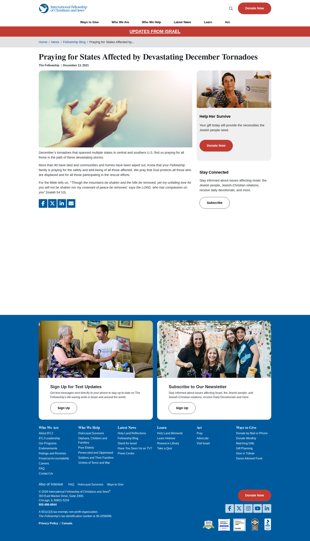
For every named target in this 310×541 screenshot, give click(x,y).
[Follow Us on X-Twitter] (239, 508)
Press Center (126, 453)
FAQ (41, 468)
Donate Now (254, 8)
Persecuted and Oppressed (95, 452)
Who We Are (120, 22)
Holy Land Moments (170, 433)
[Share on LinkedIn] (61, 203)
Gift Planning (244, 448)
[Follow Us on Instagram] (248, 508)
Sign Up (64, 408)
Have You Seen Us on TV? (135, 448)
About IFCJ (46, 433)
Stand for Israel (127, 443)
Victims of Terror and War (94, 462)
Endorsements (48, 448)
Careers (44, 463)
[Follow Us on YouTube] (257, 508)
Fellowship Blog (74, 42)
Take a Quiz (164, 448)
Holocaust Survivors (91, 433)
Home (43, 42)
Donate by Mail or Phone (252, 433)
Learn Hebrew (166, 438)
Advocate (203, 438)
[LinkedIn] (267, 508)
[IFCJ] (63, 8)
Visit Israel (203, 443)
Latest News (182, 22)
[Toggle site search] (231, 8)
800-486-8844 (48, 504)
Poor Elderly (86, 447)
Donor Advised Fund (249, 458)
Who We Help (151, 22)
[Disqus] (115, 258)
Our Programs (48, 443)
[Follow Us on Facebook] (229, 508)
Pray (200, 433)
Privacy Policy (48, 523)
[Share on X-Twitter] (52, 203)
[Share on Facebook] (43, 203)
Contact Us (46, 473)
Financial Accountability (54, 458)
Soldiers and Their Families (95, 457)
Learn (208, 22)
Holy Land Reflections (132, 433)
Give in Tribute (245, 453)
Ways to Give (89, 22)
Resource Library (168, 443)
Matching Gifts (245, 443)
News (55, 42)
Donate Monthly (246, 438)
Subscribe (214, 203)
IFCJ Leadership (49, 438)
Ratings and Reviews (52, 453)
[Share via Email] (71, 203)
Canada (67, 523)
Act (227, 22)
